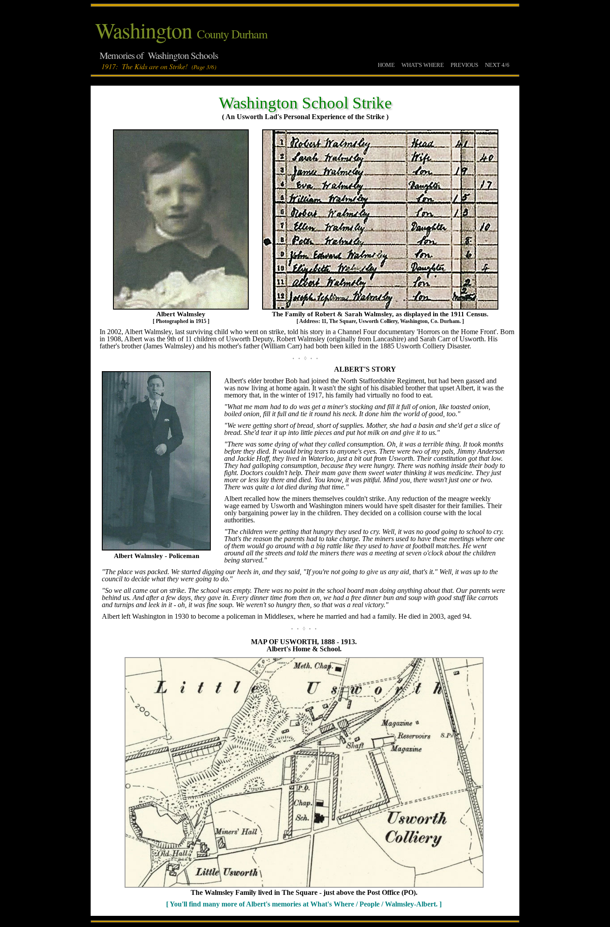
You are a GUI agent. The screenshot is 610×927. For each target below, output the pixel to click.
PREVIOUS (464, 65)
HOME (386, 65)
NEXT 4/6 (497, 65)
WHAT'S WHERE (422, 65)
